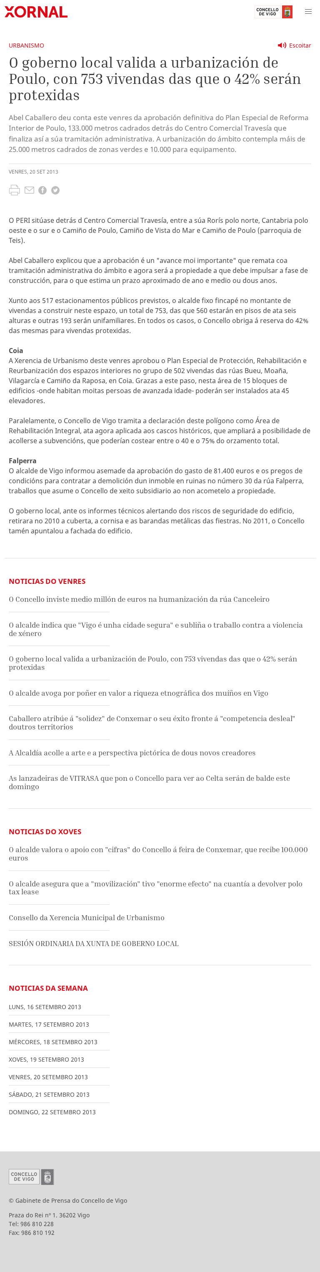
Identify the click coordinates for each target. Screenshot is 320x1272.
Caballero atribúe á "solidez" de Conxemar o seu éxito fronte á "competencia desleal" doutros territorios (152, 722)
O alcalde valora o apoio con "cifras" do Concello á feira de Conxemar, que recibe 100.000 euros (158, 853)
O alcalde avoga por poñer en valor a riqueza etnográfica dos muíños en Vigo (138, 693)
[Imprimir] (14, 191)
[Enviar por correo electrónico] (29, 191)
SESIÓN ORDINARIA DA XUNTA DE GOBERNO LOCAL (93, 943)
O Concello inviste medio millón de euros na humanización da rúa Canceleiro (139, 599)
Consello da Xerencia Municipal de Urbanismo (87, 917)
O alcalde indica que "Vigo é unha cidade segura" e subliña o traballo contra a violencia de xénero (156, 629)
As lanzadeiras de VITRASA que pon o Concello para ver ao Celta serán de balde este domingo (149, 782)
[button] (308, 11)
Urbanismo (26, 45)
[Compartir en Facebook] (42, 191)
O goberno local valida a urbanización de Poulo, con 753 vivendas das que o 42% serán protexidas (153, 662)
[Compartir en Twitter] (55, 191)
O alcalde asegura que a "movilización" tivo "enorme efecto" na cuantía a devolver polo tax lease (155, 887)
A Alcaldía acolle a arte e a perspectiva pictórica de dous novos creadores (132, 752)
